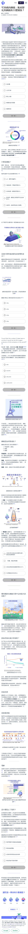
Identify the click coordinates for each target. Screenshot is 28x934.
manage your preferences (15, 924)
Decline (15, 930)
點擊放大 (14, 29)
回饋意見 (13, 909)
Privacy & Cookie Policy (8, 927)
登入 (15, 2)
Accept (6, 930)
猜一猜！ (14, 116)
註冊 (20, 2)
